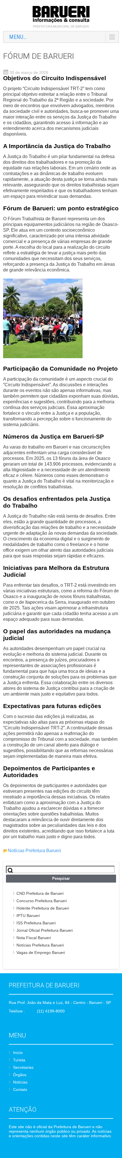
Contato (20, 1089)
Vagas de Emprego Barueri (40, 952)
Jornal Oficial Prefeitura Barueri (44, 930)
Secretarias (23, 1067)
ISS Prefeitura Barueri (36, 923)
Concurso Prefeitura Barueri (41, 900)
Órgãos (19, 1074)
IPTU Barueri (28, 915)
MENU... (18, 37)
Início (18, 1052)
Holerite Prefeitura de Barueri (42, 908)
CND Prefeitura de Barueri (40, 893)
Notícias (20, 1082)
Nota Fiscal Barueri (33, 937)
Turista (19, 1060)
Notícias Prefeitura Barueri (34, 850)
